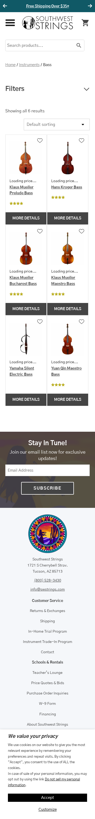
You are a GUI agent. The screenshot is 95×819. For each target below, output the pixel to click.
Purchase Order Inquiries (47, 693)
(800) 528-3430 (47, 580)
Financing (47, 714)
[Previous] (6, 6)
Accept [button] (47, 798)
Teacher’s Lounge (47, 673)
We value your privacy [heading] (33, 736)
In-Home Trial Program (47, 631)
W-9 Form (47, 704)
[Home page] (47, 23)
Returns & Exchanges (47, 611)
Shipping (47, 621)
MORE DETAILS (26, 218)
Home (10, 65)
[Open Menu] (9, 22)
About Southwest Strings (47, 724)
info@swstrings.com (47, 589)
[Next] (89, 6)
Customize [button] (48, 810)
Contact (47, 652)
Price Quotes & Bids (47, 683)
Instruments (29, 65)
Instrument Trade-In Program (47, 642)
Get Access (85, 6)
